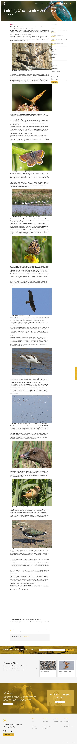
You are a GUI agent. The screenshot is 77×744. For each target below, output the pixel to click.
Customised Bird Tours (47, 726)
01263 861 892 (67, 723)
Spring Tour (53, 57)
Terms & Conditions (57, 721)
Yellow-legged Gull (54, 69)
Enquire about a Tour (76, 373)
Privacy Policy (56, 723)
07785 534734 (67, 724)
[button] (8, 15)
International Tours (47, 724)
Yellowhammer (54, 65)
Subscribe (54, 82)
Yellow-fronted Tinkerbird (55, 71)
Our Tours (45, 719)
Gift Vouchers (34, 728)
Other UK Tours (46, 723)
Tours (47, 3)
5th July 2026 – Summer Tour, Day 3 (57, 26)
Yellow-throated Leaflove (55, 68)
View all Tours (45, 728)
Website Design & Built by (66, 741)
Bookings (53, 3)
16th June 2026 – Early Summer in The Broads (59, 39)
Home (36, 3)
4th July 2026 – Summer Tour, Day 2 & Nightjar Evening (59, 31)
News (58, 3)
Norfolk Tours (45, 721)
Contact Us (64, 3)
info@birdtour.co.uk (68, 726)
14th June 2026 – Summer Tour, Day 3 (57, 43)
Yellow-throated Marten (55, 66)
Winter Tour (53, 51)
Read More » (53, 32)
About (42, 3)
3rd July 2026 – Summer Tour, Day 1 (57, 35)
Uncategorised (53, 54)
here (5, 670)
